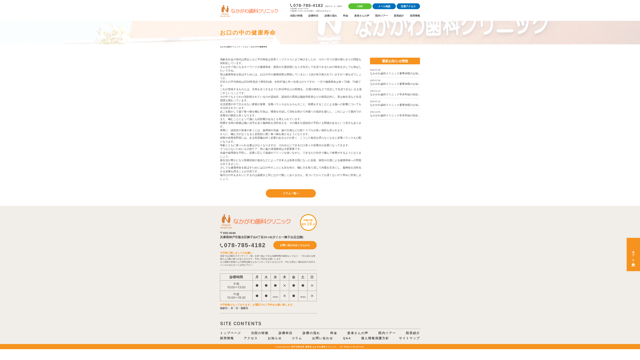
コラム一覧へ (291, 193)
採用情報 (415, 15)
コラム (297, 338)
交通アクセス (408, 6)
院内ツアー (381, 15)
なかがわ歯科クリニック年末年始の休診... (395, 93)
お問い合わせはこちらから (295, 245)
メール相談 (384, 6)
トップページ (230, 333)
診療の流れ (331, 15)
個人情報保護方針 (375, 338)
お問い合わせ (322, 338)
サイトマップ (409, 338)
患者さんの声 (361, 15)
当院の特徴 (296, 15)
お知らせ (275, 338)
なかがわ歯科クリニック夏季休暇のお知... (395, 72)
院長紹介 (399, 15)
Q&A (347, 338)
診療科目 (313, 15)
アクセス (251, 338)
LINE (360, 6)
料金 (345, 15)
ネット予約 (633, 254)
